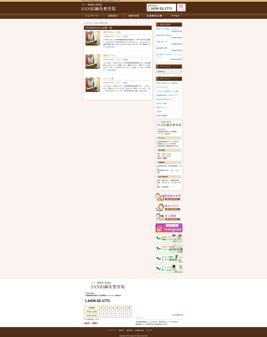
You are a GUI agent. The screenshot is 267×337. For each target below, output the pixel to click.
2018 (102, 23)
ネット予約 (181, 10)
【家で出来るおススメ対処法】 (167, 83)
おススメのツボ (161, 87)
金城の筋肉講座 (161, 116)
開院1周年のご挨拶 (112, 32)
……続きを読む (110, 46)
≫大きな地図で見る (177, 315)
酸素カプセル (109, 55)
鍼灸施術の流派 (161, 48)
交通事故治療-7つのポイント (166, 95)
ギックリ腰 (108, 78)
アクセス (175, 16)
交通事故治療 (154, 16)
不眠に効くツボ (161, 42)
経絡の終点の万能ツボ (164, 35)
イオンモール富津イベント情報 (167, 91)
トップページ (91, 16)
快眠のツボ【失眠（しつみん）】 (168, 29)
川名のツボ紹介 (161, 103)
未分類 (125, 36)
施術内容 (133, 16)
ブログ (96, 23)
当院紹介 (112, 16)
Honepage (131, 336)
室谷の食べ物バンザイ (164, 99)
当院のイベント (161, 107)
